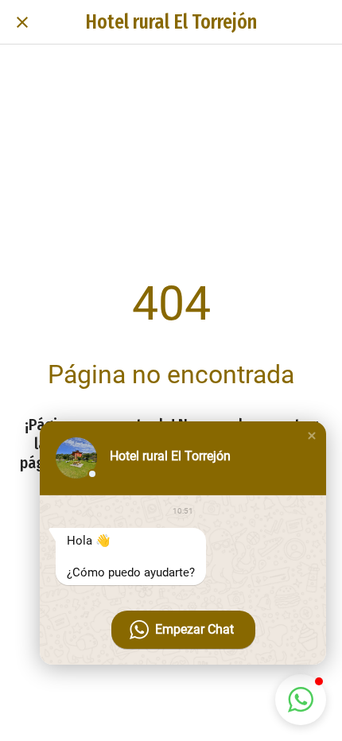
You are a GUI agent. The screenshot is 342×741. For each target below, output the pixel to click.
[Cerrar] (22, 22)
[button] (312, 436)
